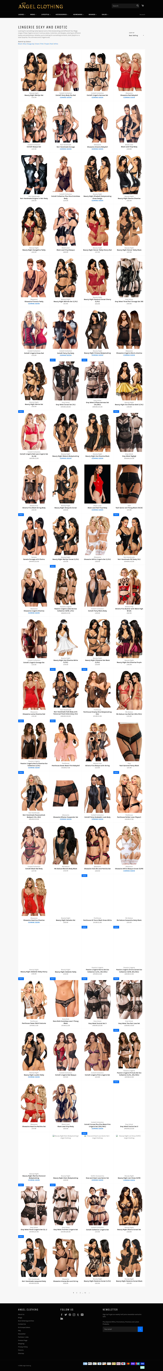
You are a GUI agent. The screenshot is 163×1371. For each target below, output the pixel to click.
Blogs (20, 1318)
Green (37, 44)
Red (51, 44)
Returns (21, 1350)
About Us (21, 1314)
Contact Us (22, 1324)
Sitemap (21, 1353)
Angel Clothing (27, 1365)
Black (20, 44)
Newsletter (22, 1334)
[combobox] (125, 6)
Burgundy (30, 44)
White (56, 44)
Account (142, 14)
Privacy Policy (23, 1347)
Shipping (21, 1344)
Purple (47, 44)
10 (85, 1293)
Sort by (131, 33)
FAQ (19, 1331)
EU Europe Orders (24, 1327)
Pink (41, 44)
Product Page (22, 1340)
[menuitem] (22, 14)
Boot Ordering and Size (26, 1321)
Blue (24, 44)
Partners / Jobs (23, 1337)
